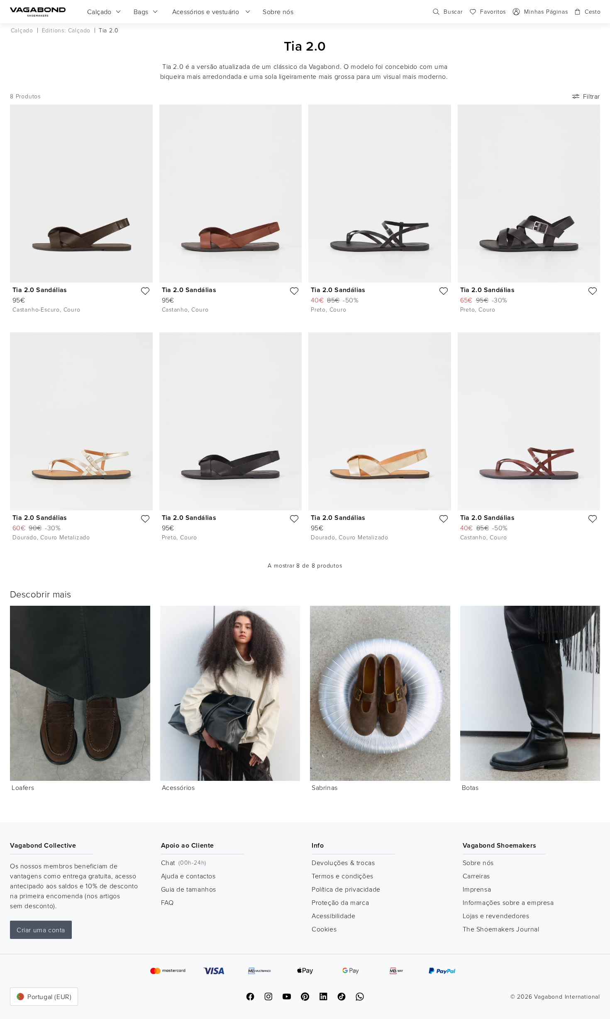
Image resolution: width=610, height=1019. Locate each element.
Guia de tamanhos (189, 889)
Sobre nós (478, 862)
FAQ (167, 902)
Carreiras (476, 875)
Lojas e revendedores (496, 915)
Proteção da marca (340, 902)
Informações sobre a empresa (508, 902)
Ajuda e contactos (188, 875)
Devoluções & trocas (343, 862)
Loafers (23, 787)
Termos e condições (342, 875)
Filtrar (591, 96)
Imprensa (477, 889)
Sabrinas (325, 787)
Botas (470, 787)
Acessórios (178, 787)
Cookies (324, 929)
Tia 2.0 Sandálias (39, 290)
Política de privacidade (346, 889)
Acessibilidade (333, 915)
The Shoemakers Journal (501, 929)
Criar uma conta (41, 929)
